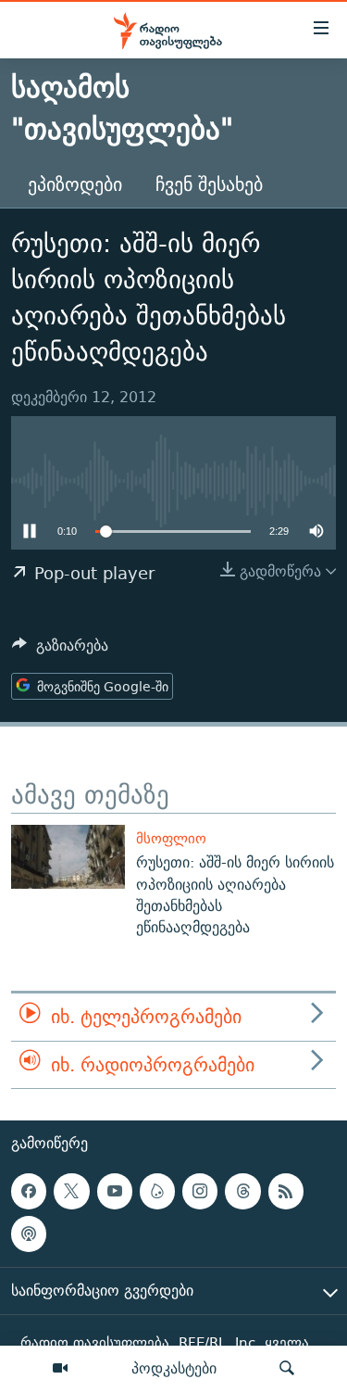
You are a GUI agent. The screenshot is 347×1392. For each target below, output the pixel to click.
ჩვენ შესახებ (209, 184)
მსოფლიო (171, 838)
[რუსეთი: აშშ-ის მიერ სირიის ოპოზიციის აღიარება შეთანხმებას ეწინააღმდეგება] (68, 857)
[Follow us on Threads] (242, 1191)
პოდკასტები (174, 1368)
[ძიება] (287, 1369)
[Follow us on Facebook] (28, 1191)
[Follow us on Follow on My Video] (157, 1191)
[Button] (60, 650)
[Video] (60, 1369)
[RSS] (286, 1191)
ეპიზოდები (75, 184)
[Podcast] (28, 1234)
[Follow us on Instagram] (199, 1191)
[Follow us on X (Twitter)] (71, 1191)
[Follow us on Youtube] (114, 1191)
